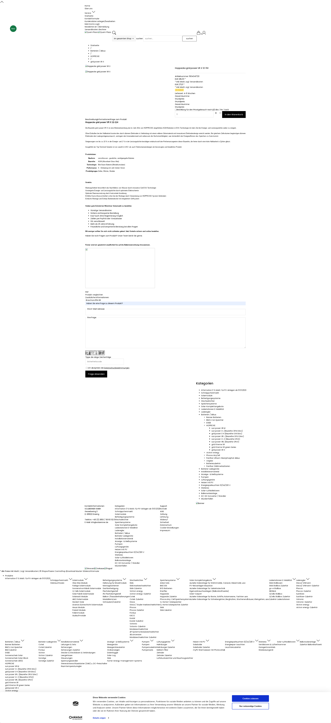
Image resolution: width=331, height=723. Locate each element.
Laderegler (205, 412)
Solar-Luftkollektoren (210, 490)
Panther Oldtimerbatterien (218, 466)
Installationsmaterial (210, 471)
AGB (162, 511)
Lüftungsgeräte (208, 479)
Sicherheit (164, 522)
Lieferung (164, 517)
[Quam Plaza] (91, 32)
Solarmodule (206, 395)
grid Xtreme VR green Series (224, 447)
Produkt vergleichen (94, 294)
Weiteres (205, 488)
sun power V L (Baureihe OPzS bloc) (227, 431)
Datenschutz (165, 525)
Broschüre (90, 300)
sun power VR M (218, 428)
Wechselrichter (208, 401)
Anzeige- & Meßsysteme (212, 474)
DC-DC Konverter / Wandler (213, 496)
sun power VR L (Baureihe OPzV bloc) (228, 436)
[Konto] (204, 34)
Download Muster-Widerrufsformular (82, 571)
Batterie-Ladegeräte (210, 469)
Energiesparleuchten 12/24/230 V (215, 485)
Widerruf (164, 519)
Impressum (165, 530)
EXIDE (208, 422)
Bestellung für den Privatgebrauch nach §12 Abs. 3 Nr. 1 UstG (203, 109)
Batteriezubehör (213, 463)
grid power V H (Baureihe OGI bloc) (227, 433)
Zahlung (163, 514)
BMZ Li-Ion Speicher (214, 420)
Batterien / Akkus (208, 414)
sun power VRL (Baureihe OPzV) (225, 441)
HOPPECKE (210, 425)
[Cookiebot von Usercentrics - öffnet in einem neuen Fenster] (75, 718)
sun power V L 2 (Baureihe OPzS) (226, 439)
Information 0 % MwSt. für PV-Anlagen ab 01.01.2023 (223, 390)
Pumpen (205, 477)
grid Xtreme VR (218, 444)
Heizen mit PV (207, 482)
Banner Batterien (213, 417)
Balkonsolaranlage (209, 493)
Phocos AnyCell (213, 455)
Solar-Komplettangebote (212, 406)
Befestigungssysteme (210, 398)
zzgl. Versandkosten (194, 81)
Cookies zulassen (250, 698)
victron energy (212, 452)
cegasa (209, 460)
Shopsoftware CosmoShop (54, 571)
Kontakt (163, 508)
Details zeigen (99, 718)
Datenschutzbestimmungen (116, 368)
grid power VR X (218, 450)
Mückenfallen (207, 498)
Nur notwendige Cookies (250, 706)
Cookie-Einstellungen (169, 527)
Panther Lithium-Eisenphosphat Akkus (223, 458)
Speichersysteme (209, 403)
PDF (87, 292)
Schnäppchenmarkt (210, 393)
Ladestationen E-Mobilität (212, 409)
